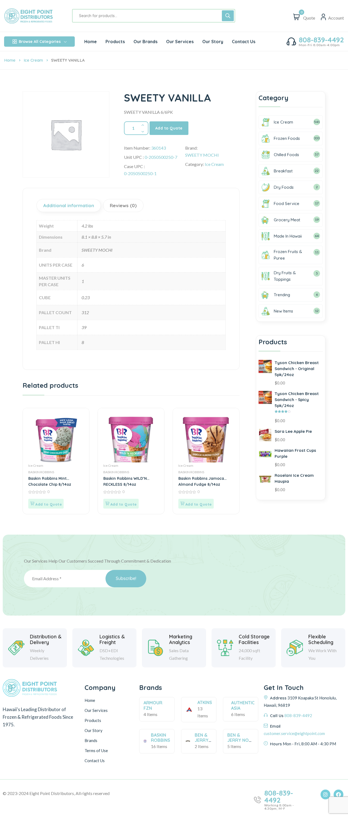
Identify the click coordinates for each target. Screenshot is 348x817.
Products (93, 720)
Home (9, 60)
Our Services (96, 710)
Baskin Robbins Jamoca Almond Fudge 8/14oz (201, 481)
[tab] (69, 205)
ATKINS (204, 702)
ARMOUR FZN (153, 705)
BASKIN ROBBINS (41, 472)
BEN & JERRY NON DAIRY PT (239, 740)
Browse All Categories (40, 41)
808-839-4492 (321, 39)
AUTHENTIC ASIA (242, 705)
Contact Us (95, 760)
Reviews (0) (123, 205)
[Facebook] (338, 794)
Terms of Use (96, 750)
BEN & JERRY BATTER (203, 740)
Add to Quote (169, 128)
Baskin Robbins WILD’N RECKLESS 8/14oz (125, 481)
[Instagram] (325, 794)
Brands (91, 740)
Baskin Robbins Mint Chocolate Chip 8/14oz (49, 481)
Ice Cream (33, 60)
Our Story (93, 730)
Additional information (68, 205)
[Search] (228, 15)
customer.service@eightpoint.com (294, 733)
